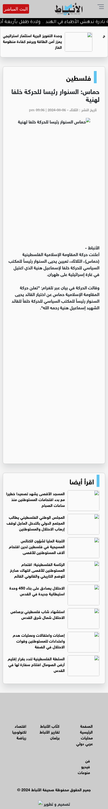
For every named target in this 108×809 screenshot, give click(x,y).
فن (87, 760)
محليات (87, 737)
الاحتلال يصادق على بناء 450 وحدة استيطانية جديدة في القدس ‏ (37, 590)
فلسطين (78, 77)
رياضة (21, 737)
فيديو (85, 766)
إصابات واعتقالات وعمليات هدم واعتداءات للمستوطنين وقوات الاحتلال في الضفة (39, 640)
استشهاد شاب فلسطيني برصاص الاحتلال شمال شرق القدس (38, 614)
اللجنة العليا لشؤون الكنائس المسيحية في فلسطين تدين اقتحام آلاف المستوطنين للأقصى (37, 546)
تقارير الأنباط (50, 731)
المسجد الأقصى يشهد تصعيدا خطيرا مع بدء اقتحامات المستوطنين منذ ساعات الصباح (35, 499)
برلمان (55, 737)
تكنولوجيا (19, 731)
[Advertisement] (54, 187)
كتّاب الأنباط (50, 725)
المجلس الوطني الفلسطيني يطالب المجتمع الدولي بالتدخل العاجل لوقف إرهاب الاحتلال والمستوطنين (36, 522)
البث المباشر (16, 9)
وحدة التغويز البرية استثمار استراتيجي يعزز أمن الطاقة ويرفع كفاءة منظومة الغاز (42, 41)
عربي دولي (84, 743)
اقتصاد (20, 725)
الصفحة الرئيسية (86, 728)
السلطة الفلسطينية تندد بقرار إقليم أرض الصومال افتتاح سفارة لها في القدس (36, 664)
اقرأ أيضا (82, 481)
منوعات (84, 771)
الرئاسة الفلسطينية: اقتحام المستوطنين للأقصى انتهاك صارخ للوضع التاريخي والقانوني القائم (37, 569)
